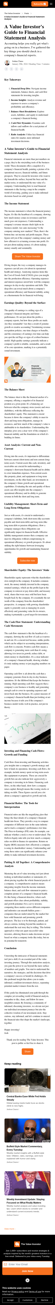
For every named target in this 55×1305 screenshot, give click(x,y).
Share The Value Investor (27, 256)
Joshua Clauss (17, 61)
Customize (27, 1300)
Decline (44, 1300)
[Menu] (51, 3)
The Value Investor (12, 13)
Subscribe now (27, 560)
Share (28, 1051)
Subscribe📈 (40, 4)
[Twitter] (27, 1280)
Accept (10, 1300)
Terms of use (35, 1291)
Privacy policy (17, 1291)
